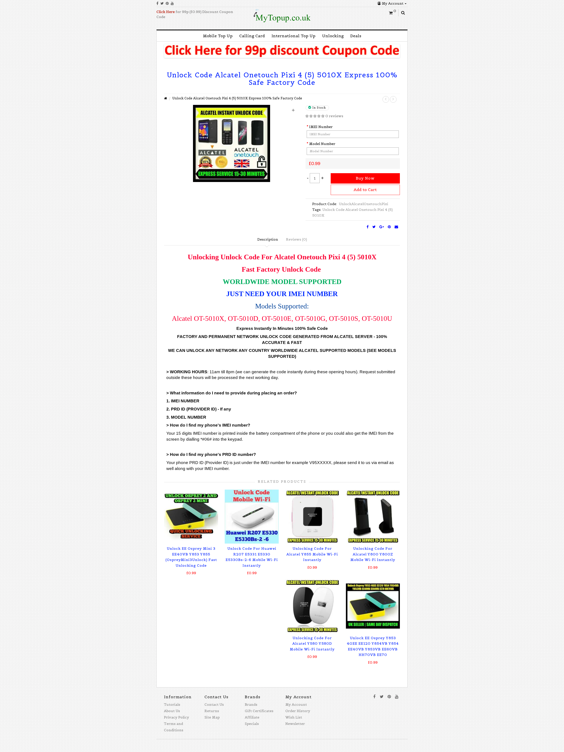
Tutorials (172, 704)
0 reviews (334, 116)
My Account (392, 3)
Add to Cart (365, 189)
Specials (252, 723)
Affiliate (252, 717)
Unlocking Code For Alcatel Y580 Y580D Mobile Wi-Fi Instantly (312, 643)
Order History (297, 711)
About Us (172, 711)
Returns (211, 711)
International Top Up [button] (293, 35)
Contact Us (214, 704)
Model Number (322, 143)
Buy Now (365, 178)
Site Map (212, 717)
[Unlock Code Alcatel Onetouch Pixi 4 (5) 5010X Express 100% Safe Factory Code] (231, 143)
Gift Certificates (259, 711)
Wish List (293, 717)
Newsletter (295, 723)
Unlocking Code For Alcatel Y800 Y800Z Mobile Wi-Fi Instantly (372, 554)
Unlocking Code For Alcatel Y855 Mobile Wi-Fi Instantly (312, 554)
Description (267, 239)
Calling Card (252, 35)
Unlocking (333, 35)
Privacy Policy (176, 717)
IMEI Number (321, 126)
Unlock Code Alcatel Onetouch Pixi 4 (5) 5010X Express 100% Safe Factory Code (237, 98)
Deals (355, 35)
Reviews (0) (296, 239)
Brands (251, 704)
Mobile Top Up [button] (218, 35)
